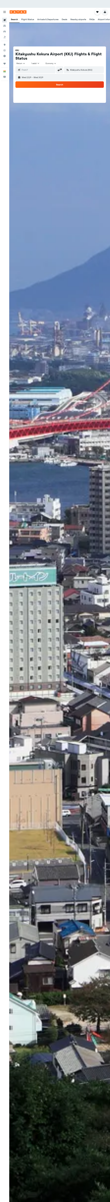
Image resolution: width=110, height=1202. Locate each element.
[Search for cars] (4, 31)
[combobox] (51, 63)
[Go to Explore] (4, 44)
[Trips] (4, 63)
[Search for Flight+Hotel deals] (4, 37)
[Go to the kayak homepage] (18, 12)
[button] (5, 12)
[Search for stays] (4, 25)
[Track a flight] (4, 50)
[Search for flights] (4, 20)
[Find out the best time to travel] (4, 56)
